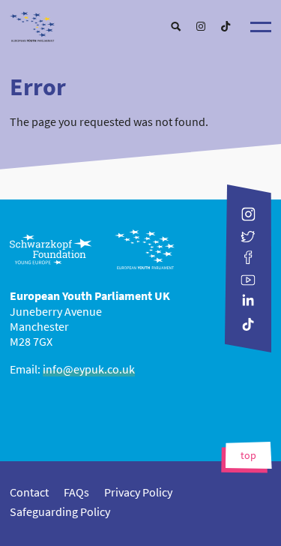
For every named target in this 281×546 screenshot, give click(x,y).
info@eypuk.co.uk (89, 369)
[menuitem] (176, 26)
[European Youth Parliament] (141, 23)
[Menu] (260, 27)
